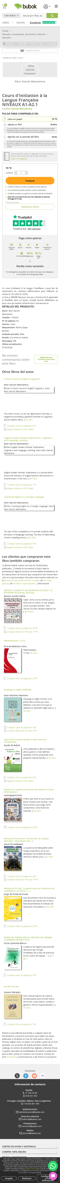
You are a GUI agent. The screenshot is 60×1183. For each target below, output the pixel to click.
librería (7, 580)
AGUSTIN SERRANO (13, 844)
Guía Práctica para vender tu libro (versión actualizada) (25, 740)
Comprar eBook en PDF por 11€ (22, 631)
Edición (21, 22)
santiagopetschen (13, 795)
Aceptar (9, 1178)
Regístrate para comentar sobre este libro (46, 359)
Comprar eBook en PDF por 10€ (22, 879)
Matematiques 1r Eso (14, 640)
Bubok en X (17, 1075)
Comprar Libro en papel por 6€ (21, 543)
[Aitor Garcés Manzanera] (30, 69)
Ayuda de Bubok (12, 745)
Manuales (6, 37)
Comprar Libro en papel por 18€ (21, 727)
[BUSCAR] (52, 15)
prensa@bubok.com (32, 1133)
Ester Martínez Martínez (16, 695)
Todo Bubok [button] (9, 15)
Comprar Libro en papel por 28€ (21, 876)
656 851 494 (31, 1095)
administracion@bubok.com (31, 1112)
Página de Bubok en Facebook (25, 1075)
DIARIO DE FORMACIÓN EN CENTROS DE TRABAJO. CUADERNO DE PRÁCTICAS (28, 938)
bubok (20, 57)
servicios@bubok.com (32, 1126)
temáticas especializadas (24, 583)
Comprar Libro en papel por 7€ (21, 484)
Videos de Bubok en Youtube (34, 1075)
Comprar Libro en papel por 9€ (21, 975)
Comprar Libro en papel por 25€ (21, 926)
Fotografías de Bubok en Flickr (42, 1075)
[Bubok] (25, 6)
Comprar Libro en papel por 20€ (21, 678)
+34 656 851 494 (31, 1103)
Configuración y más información (48, 1178)
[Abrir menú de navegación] (56, 6)
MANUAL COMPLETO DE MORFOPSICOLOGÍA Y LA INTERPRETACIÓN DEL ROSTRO (28, 591)
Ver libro (29, 419)
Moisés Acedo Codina (14, 596)
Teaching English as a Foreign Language (24, 496)
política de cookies (32, 1168)
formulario (11, 1057)
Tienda (5, 31)
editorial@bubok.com (31, 1119)
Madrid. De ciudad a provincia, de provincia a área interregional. (29, 790)
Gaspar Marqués (12, 992)
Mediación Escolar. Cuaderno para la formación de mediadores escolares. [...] (29, 889)
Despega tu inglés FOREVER (17, 689)
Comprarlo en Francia (30, 207)
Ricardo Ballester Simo (15, 646)
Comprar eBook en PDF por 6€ (21, 730)
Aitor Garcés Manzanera (30, 81)
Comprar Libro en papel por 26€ (21, 628)
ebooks (14, 580)
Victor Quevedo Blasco (15, 943)
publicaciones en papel (29, 580)
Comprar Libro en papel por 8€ (21, 425)
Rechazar (27, 1178)
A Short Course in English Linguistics (22, 378)
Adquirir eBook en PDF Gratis (19, 429)
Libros (5, 22)
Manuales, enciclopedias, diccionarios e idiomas (23, 34)
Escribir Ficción (11, 986)
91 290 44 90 (31, 1093)
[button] (47, 6)
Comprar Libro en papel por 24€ (21, 827)
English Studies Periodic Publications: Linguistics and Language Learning (28, 439)
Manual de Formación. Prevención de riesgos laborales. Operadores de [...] (26, 839)
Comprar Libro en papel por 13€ (21, 1024)
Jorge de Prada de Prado (16, 894)
